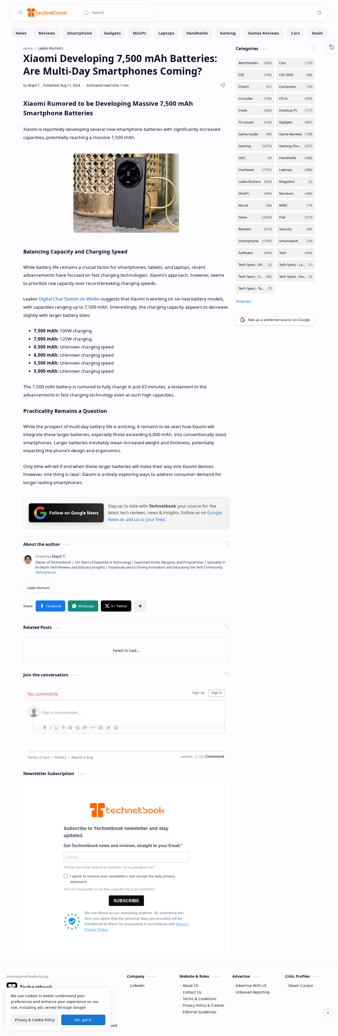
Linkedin (137, 985)
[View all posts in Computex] (295, 87)
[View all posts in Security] (295, 229)
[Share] (223, 85)
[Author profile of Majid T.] (31, 85)
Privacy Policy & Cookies (203, 1005)
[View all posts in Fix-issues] (255, 122)
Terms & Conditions (200, 998)
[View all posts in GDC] (255, 158)
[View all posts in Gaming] (255, 146)
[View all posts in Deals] (255, 110)
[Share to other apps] (140, 606)
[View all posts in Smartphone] (255, 241)
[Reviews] (47, 33)
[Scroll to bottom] (328, 1013)
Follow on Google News (73, 513)
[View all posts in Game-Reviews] (295, 134)
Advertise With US (251, 985)
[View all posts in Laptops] (295, 170)
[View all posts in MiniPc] (255, 193)
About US (190, 985)
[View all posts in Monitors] (295, 193)
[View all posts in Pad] (295, 217)
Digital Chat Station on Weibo (69, 299)
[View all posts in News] (255, 217)
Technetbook (45, 572)
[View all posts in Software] (255, 253)
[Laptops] (166, 33)
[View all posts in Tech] (295, 253)
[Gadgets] (112, 33)
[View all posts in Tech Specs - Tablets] (255, 288)
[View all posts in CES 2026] (295, 75)
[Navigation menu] (20, 12)
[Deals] (317, 33)
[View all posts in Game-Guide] (255, 134)
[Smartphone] (79, 33)
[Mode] (319, 13)
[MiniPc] (139, 33)
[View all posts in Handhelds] (295, 158)
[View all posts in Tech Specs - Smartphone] (255, 276)
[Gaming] (228, 33)
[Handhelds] (197, 33)
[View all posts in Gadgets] (295, 122)
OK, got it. (83, 1019)
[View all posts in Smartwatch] (295, 241)
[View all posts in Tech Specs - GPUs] (255, 265)
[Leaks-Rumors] (38, 588)
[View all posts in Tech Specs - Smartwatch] (295, 276)
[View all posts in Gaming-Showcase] (295, 146)
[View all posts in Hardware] (255, 170)
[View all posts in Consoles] (255, 98)
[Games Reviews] (263, 33)
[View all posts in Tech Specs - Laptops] (295, 265)
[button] (50, 606)
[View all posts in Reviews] (255, 229)
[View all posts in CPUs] (295, 98)
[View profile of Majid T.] (50, 556)
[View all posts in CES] (255, 75)
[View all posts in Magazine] (295, 182)
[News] (21, 33)
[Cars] (295, 33)
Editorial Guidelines (200, 1011)
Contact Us (192, 992)
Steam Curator (300, 985)
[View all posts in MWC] (295, 205)
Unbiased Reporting (252, 992)
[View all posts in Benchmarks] (255, 63)
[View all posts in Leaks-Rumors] (255, 182)
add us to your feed (145, 519)
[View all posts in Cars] (295, 63)
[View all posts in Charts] (255, 87)
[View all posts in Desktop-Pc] (295, 110)
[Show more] (243, 301)
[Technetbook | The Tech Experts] (46, 12)
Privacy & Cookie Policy (35, 1019)
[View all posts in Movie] (255, 205)
